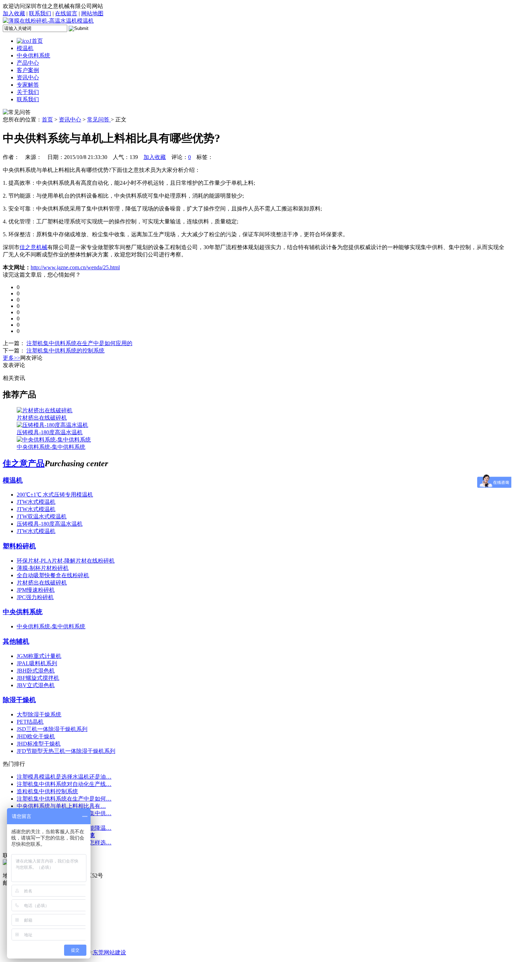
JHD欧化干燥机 (36, 736)
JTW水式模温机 (36, 502)
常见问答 (99, 119)
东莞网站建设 (109, 952)
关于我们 (28, 92)
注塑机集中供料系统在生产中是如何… (64, 799)
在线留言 (66, 13)
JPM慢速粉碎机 (36, 590)
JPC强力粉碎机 (35, 597)
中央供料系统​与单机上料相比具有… (61, 806)
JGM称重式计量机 (39, 656)
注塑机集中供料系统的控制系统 (65, 350)
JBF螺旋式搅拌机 (38, 678)
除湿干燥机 (19, 699)
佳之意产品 (24, 463)
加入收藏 (14, 13)
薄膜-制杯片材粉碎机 (43, 568)
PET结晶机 (30, 722)
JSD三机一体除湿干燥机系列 (52, 729)
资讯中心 (28, 77)
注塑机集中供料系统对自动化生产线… (64, 784)
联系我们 (40, 13)
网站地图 (92, 13)
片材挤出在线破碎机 (42, 583)
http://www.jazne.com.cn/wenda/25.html (75, 267)
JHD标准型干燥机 (39, 744)
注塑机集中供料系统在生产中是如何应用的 (79, 343)
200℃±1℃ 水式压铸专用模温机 (55, 495)
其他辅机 (16, 641)
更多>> (11, 358)
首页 (37, 41)
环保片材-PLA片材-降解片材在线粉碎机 (66, 561)
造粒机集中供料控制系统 (47, 791)
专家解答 (28, 85)
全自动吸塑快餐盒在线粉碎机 (53, 575)
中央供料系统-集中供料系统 (51, 626)
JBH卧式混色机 (36, 671)
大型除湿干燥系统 (39, 714)
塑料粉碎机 (19, 546)
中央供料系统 (33, 55)
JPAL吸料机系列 (37, 663)
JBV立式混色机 (36, 685)
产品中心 (28, 63)
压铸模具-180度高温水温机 (50, 524)
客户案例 (28, 70)
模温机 (25, 48)
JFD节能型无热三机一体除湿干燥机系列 (66, 751)
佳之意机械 (33, 247)
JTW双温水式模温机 (42, 516)
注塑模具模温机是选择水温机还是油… (64, 777)
